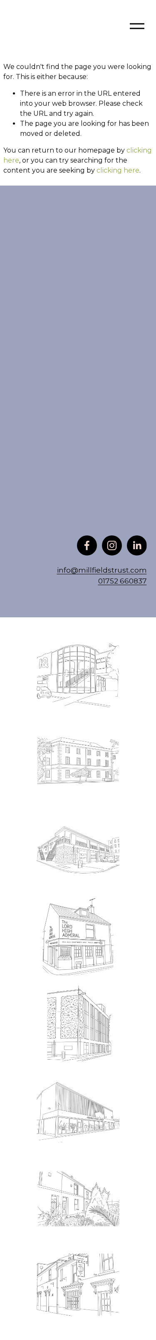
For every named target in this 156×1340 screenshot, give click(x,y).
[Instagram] (112, 545)
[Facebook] (87, 545)
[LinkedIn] (137, 545)
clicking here (118, 170)
